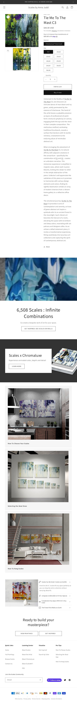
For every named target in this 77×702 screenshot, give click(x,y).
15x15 (59, 56)
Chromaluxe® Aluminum (54, 44)
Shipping (54, 31)
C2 (62, 158)
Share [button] (48, 247)
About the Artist (27, 654)
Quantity (48, 75)
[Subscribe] (40, 679)
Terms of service (36, 698)
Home (7, 650)
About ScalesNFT (27, 664)
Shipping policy (46, 698)
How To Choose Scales (63, 650)
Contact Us (8, 664)
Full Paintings (9, 654)
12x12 (48, 56)
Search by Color (44, 654)
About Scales (26, 650)
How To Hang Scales (62, 661)
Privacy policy (27, 698)
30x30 (59, 65)
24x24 (48, 65)
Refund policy (19, 698)
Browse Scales (10, 659)
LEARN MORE (16, 366)
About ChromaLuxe (28, 659)
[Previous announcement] (4, 2)
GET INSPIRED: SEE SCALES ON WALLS (38, 329)
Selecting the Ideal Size (62, 656)
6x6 (48, 52)
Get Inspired (43, 650)
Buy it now (58, 92)
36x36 (48, 70)
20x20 (59, 61)
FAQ (23, 668)
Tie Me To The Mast (51, 150)
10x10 (59, 52)
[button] (4, 7)
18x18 (48, 61)
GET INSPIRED (50, 633)
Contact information (56, 698)
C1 (57, 158)
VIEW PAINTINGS (27, 633)
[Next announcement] (73, 2)
